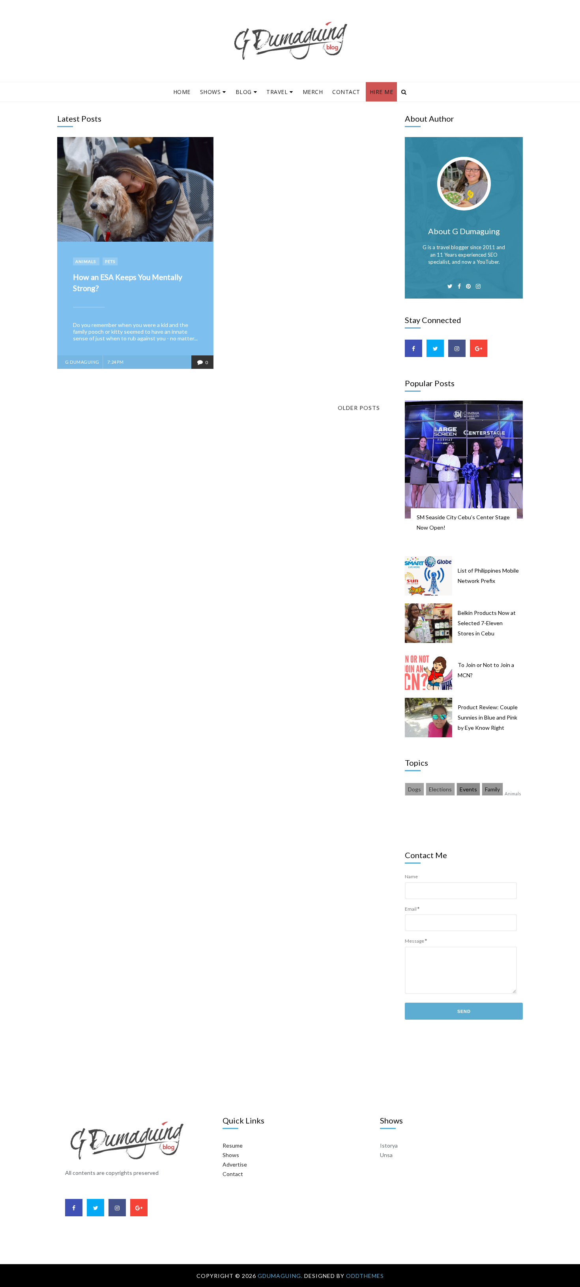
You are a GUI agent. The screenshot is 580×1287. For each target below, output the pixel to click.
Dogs (414, 789)
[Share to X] (70, 163)
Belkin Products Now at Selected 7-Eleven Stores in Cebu (487, 623)
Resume (233, 1145)
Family (492, 789)
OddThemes (365, 1275)
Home (182, 92)
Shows (210, 92)
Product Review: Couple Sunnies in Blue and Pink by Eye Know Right (488, 717)
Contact (346, 92)
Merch (313, 92)
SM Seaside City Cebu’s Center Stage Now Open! (463, 522)
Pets (110, 261)
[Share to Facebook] (70, 150)
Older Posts (359, 407)
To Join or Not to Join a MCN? (486, 669)
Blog (244, 92)
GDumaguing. (281, 1275)
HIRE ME (381, 92)
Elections (440, 789)
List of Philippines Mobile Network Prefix (488, 575)
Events (468, 789)
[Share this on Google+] (70, 176)
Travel (277, 92)
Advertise (235, 1164)
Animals (86, 261)
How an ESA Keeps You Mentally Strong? (127, 282)
